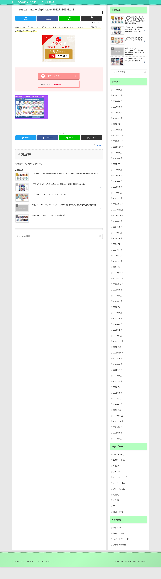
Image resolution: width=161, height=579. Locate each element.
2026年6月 (117, 101)
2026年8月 (117, 90)
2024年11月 (118, 210)
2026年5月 (117, 107)
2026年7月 (117, 95)
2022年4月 (117, 387)
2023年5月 (117, 313)
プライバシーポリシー (43, 561)
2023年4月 (117, 318)
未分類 (116, 500)
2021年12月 (118, 410)
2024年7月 (117, 233)
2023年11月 (118, 278)
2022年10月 (118, 353)
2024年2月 (117, 261)
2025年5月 (117, 175)
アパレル (117, 472)
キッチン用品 (119, 483)
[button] (100, 236)
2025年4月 (117, 181)
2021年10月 (118, 421)
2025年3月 (117, 187)
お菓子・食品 (119, 460)
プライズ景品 (119, 489)
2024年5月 (117, 244)
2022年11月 (118, 347)
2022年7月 (117, 370)
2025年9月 (117, 153)
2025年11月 (118, 141)
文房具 (116, 495)
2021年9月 (117, 427)
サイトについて (19, 561)
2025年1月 (117, 198)
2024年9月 (117, 221)
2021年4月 (117, 439)
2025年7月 (117, 164)
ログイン (117, 528)
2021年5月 (117, 433)
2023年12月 (118, 273)
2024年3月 (117, 255)
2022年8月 (117, 364)
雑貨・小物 (118, 512)
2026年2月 (117, 124)
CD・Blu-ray (118, 454)
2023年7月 (117, 301)
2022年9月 (117, 358)
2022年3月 (117, 393)
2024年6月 (117, 238)
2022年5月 (117, 381)
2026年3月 (117, 118)
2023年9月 (117, 290)
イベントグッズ (120, 477)
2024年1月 (117, 267)
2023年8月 (117, 296)
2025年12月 (118, 135)
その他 (116, 466)
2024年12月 (118, 204)
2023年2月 (117, 330)
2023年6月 (117, 307)
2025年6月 (117, 170)
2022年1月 (117, 404)
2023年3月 (117, 324)
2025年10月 (118, 147)
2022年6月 (117, 376)
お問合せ (30, 561)
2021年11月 (118, 416)
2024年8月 (117, 227)
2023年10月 (118, 284)
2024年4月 (117, 250)
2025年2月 (117, 193)
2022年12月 (118, 341)
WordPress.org (119, 545)
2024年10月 (118, 215)
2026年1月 (117, 130)
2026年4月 (117, 112)
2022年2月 (117, 398)
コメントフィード (121, 539)
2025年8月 (117, 158)
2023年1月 (117, 336)
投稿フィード (119, 533)
